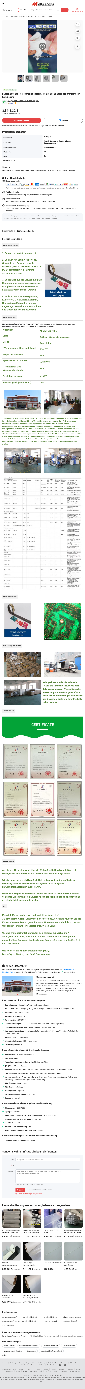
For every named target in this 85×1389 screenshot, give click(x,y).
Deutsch (61, 1369)
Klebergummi (31, 1351)
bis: (13, 1165)
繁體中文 (30, 1369)
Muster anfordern (58, 126)
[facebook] (60, 1365)
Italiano (78, 1369)
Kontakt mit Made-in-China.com (57, 1363)
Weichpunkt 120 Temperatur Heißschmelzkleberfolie (10, 1297)
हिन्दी (41, 1371)
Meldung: (11, 1171)
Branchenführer (51, 1365)
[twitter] (65, 1365)
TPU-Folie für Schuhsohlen (53, 1263)
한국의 (18, 1371)
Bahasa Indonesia (75, 1371)
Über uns (4, 1363)
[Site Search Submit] (65, 10)
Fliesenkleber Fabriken (50, 1346)
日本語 (38, 1369)
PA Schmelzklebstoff (70, 1321)
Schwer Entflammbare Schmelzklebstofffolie (73, 1317)
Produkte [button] (23, 10)
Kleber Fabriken (9, 1346)
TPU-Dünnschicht (8, 1325)
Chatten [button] (65, 120)
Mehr (4, 1355)
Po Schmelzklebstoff (29, 1321)
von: (13, 1159)
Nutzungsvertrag (24, 1363)
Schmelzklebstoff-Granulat (11, 1321)
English (14, 1369)
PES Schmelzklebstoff (9, 1317)
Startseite (5, 16)
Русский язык (9, 1371)
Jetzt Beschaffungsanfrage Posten (28, 1194)
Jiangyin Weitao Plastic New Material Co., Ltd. (23, 101)
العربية (25, 1371)
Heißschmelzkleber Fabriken (28, 1346)
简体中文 (22, 1369)
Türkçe (55, 1371)
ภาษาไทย (48, 1371)
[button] (3, 3)
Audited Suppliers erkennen (27, 1365)
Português (70, 1369)
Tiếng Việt (63, 1371)
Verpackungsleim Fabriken (13, 1351)
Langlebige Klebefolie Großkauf (51, 1351)
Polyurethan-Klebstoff (44, 16)
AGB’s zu (42, 1381)
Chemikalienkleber (69, 1346)
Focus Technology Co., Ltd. (41, 1375)
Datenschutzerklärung (38, 1363)
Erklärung (13, 1363)
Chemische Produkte (18, 16)
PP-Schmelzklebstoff (49, 1321)
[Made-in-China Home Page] (42, 4)
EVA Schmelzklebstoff (49, 1317)
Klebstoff (31, 16)
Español (53, 1369)
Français (45, 1369)
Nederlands (33, 1371)
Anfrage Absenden (21, 120)
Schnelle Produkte (75, 1363)
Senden (20, 1190)
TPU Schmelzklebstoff (29, 1317)
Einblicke (41, 1365)
